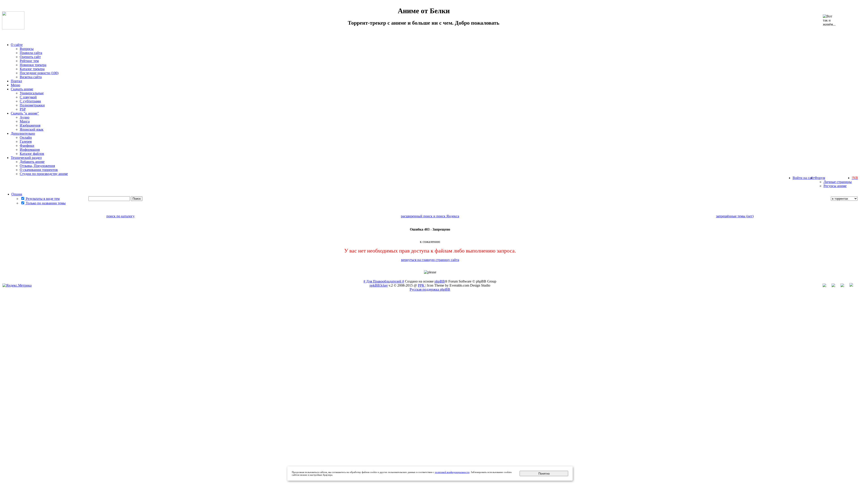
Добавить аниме (32, 162)
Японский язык (31, 129)
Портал (16, 81)
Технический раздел (26, 158)
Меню (15, 85)
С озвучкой (28, 97)
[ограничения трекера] (845, 286)
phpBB (439, 281)
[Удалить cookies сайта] (827, 286)
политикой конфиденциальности (452, 472)
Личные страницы (837, 182)
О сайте (17, 45)
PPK (421, 285)
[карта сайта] (836, 286)
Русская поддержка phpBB (430, 289)
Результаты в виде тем (42, 199)
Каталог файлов (32, 154)
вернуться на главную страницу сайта (430, 260)
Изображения (30, 125)
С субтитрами (30, 101)
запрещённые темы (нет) (735, 216)
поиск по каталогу (120, 216)
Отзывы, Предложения (37, 166)
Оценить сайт (30, 57)
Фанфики (27, 145)
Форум (820, 178)
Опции (16, 194)
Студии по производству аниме (44, 174)
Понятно (544, 473)
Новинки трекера (33, 65)
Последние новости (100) (39, 73)
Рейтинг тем (29, 61)
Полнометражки (32, 105)
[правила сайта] (853, 286)
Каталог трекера (32, 69)
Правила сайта (31, 53)
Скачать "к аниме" (25, 113)
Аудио (24, 117)
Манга (25, 121)
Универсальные (32, 93)
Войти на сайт (804, 178)
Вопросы (27, 49)
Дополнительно (23, 133)
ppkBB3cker (379, 285)
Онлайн (26, 137)
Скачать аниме (22, 89)
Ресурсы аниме (835, 186)
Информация (30, 149)
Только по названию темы (45, 203)
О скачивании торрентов (39, 170)
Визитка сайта (31, 77)
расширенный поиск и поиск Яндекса (430, 216)
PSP (23, 109)
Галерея (26, 141)
